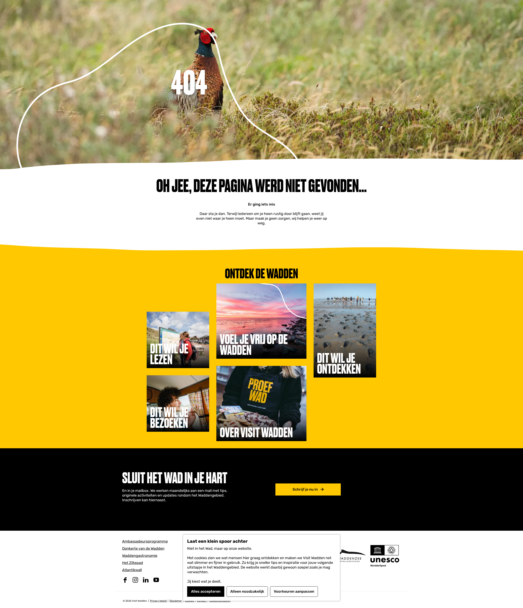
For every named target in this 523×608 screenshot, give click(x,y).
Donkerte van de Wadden (143, 548)
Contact (202, 600)
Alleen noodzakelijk (247, 591)
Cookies (189, 600)
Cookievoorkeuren (219, 600)
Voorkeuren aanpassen (294, 591)
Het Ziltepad (132, 563)
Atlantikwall (132, 570)
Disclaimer (176, 600)
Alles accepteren (205, 591)
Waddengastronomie (139, 555)
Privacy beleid (158, 600)
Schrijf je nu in (305, 489)
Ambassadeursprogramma (145, 541)
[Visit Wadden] (349, 556)
